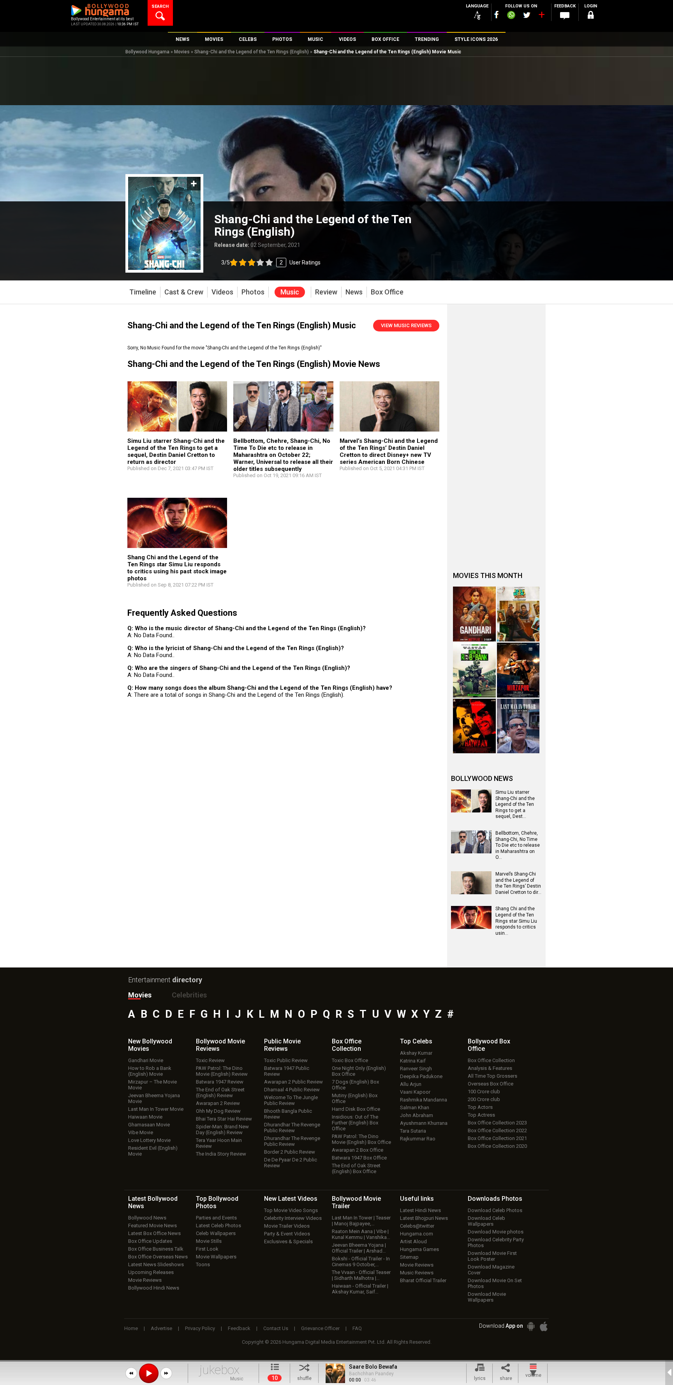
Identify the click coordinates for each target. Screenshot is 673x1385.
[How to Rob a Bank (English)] (474, 670)
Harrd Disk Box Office (356, 1109)
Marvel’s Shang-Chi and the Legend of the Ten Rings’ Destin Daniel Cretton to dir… (518, 883)
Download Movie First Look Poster (492, 1256)
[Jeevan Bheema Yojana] (518, 614)
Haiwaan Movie (145, 1117)
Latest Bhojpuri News (424, 1218)
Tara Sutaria (413, 1131)
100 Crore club (484, 1091)
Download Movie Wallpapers (487, 1297)
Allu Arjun (410, 1084)
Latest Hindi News (420, 1210)
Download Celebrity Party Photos (496, 1242)
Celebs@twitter (417, 1226)
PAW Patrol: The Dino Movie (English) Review (222, 1071)
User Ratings (271, 262)
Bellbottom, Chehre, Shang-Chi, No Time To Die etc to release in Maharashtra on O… (517, 845)
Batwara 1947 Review (219, 1082)
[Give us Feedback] (564, 16)
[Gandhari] (474, 614)
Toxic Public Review (286, 1060)
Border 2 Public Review (289, 1152)
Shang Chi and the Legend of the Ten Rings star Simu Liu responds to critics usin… (516, 921)
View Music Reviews (406, 325)
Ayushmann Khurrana (423, 1123)
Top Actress (481, 1115)
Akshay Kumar (416, 1053)
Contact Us (275, 1328)
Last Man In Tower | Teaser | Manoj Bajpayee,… (361, 1220)
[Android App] (531, 1326)
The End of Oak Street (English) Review (220, 1092)
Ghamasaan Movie (149, 1125)
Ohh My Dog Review (218, 1111)
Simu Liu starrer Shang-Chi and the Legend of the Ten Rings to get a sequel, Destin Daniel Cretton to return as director (176, 451)
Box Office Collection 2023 (497, 1123)
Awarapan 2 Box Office (357, 1150)
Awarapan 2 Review (218, 1103)
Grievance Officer (320, 1328)
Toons (203, 1264)
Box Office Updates (150, 1241)
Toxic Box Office (350, 1060)
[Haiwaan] (474, 726)
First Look (207, 1249)
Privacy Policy (200, 1328)
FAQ (357, 1328)
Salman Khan (414, 1107)
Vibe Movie (140, 1132)
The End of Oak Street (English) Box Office (356, 1168)
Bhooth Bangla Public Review (288, 1114)
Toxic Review (210, 1060)
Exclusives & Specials (288, 1241)
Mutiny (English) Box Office (354, 1098)
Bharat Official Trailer (423, 1280)
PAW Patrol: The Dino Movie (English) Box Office (361, 1139)
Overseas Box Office (490, 1084)
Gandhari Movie (145, 1060)
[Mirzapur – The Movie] (518, 670)
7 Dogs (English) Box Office (355, 1085)
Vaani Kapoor (415, 1092)
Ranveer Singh (416, 1068)
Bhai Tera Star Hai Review (224, 1119)
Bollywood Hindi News (153, 1288)
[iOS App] (544, 1326)
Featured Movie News (152, 1225)
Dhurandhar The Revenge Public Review (292, 1127)
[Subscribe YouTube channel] (541, 16)
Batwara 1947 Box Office (359, 1158)
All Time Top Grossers (492, 1076)
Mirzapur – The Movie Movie (152, 1085)
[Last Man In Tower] (518, 726)
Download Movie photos (495, 1232)
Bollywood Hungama (147, 52)
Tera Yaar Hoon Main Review (219, 1143)
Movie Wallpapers (216, 1257)
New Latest (290, 1198)
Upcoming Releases (151, 1272)
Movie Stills (209, 1241)
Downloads (495, 1198)
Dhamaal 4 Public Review (292, 1089)
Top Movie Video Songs (291, 1210)
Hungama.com (416, 1234)
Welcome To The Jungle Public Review (291, 1100)
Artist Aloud (413, 1241)
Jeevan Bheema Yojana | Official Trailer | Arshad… (359, 1248)
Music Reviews (416, 1273)
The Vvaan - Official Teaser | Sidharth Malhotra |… (361, 1275)
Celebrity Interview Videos (293, 1218)
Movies (182, 52)
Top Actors (480, 1107)
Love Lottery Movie (149, 1140)
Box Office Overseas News (158, 1257)
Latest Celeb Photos (218, 1225)
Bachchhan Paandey (371, 1373)
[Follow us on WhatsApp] (511, 16)
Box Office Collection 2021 (497, 1138)
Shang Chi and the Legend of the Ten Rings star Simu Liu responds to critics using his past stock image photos (177, 568)
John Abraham (416, 1115)
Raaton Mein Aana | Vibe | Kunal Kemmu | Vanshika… (361, 1234)
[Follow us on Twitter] (526, 15)
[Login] (590, 16)
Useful (417, 1198)
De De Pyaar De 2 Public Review (290, 1162)
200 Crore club (484, 1099)
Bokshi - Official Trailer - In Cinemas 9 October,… (361, 1261)
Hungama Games (419, 1249)
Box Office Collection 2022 (497, 1130)
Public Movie (282, 1045)
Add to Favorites (194, 183)
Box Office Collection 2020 (497, 1146)
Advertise (161, 1328)
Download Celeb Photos (495, 1210)
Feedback (239, 1328)
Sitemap (409, 1257)
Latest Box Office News (154, 1233)
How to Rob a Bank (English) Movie (149, 1071)
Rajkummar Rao (417, 1139)
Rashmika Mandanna (423, 1100)
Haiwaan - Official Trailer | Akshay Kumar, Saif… (360, 1289)
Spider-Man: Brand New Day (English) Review (222, 1129)
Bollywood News (147, 1218)
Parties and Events (216, 1218)
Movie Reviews (145, 1280)
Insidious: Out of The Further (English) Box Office (355, 1122)
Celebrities (189, 995)
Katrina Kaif (413, 1061)
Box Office (346, 1045)
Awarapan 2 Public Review (293, 1082)
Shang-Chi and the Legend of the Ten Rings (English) (251, 52)
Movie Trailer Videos (287, 1226)
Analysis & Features (490, 1068)
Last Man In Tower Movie (155, 1109)
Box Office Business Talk (155, 1249)
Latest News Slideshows (156, 1264)
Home (131, 1328)
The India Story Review (221, 1154)
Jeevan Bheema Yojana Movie (154, 1098)
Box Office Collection (491, 1060)
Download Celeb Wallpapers (486, 1221)
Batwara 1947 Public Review (286, 1071)
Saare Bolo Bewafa (373, 1367)
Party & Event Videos (287, 1234)
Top (416, 1041)
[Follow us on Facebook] (496, 14)
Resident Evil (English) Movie (153, 1151)
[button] (131, 1373)
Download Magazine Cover (491, 1270)
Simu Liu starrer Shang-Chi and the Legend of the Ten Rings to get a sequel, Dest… (515, 804)
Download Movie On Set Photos (495, 1283)
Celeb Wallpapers (216, 1233)
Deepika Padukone (421, 1076)
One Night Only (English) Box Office (359, 1071)
